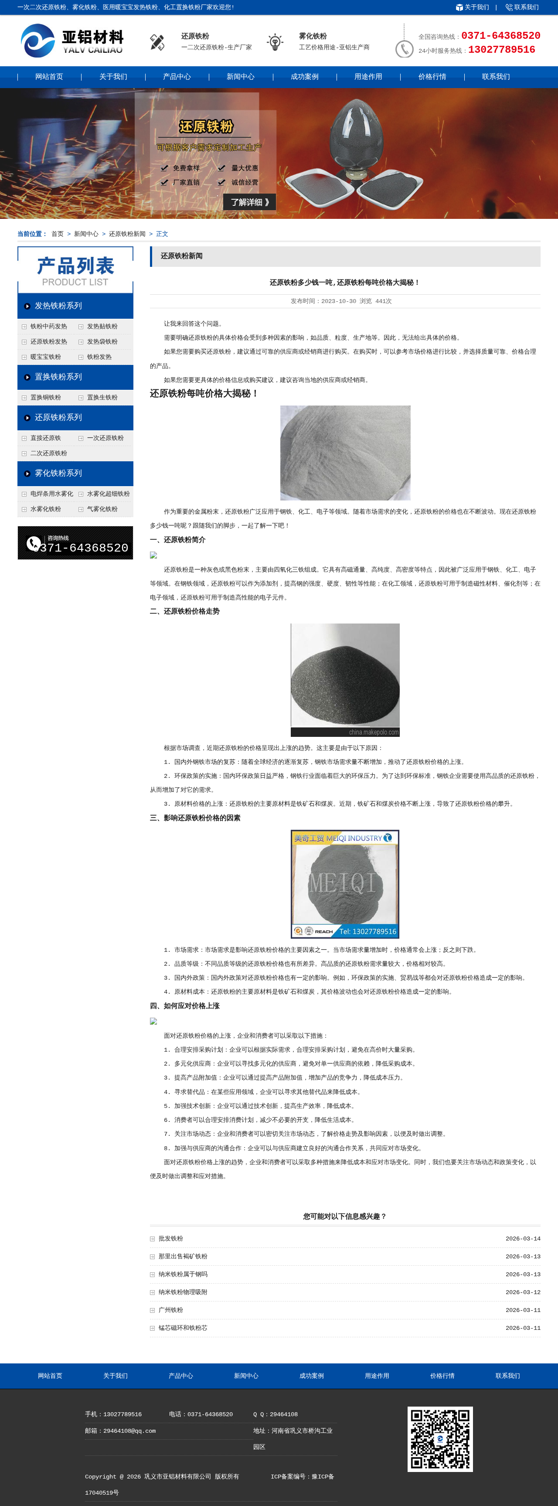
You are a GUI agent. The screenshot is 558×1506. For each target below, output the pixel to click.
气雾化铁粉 (102, 509)
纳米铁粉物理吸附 (183, 1292)
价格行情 (432, 77)
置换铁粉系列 (58, 377)
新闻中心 (241, 77)
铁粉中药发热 (49, 326)
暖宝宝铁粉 (46, 357)
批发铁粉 (171, 1238)
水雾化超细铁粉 (108, 494)
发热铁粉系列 (58, 306)
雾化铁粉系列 (58, 473)
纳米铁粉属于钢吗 (183, 1274)
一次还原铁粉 (105, 438)
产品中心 (177, 77)
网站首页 (49, 77)
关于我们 (477, 7)
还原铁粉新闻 (127, 234)
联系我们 (526, 7)
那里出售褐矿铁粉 (183, 1256)
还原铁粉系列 (58, 417)
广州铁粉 (171, 1310)
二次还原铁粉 (49, 453)
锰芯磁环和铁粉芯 (183, 1328)
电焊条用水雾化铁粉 (45, 496)
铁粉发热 (99, 357)
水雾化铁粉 (46, 509)
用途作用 (368, 77)
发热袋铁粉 (102, 341)
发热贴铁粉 (102, 326)
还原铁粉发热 (49, 341)
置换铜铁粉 (46, 397)
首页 (57, 234)
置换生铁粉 (102, 397)
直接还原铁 (46, 438)
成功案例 (305, 77)
